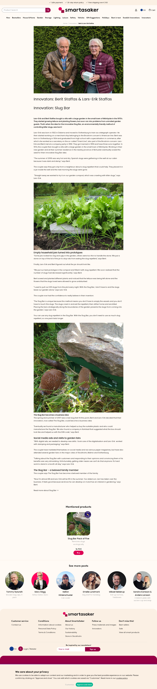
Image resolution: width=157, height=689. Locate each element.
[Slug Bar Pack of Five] (78, 523)
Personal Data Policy (47, 629)
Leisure (65, 18)
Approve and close (84, 685)
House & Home (29, 18)
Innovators (146, 18)
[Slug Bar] (78, 249)
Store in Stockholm (73, 636)
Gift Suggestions (93, 18)
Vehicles (81, 18)
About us (69, 625)
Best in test (116, 18)
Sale (121, 629)
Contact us (16, 625)
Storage (48, 18)
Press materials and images (104, 625)
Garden (40, 18)
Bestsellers (16, 18)
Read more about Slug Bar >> (46, 490)
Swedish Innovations (131, 18)
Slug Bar (62, 108)
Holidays (105, 18)
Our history (70, 629)
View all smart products (129, 632)
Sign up (93, 649)
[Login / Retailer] (136, 10)
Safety (73, 18)
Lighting (57, 18)
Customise (69, 685)
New (8, 18)
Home (65, 23)
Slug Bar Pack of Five (78, 539)
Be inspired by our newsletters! (78, 645)
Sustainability (71, 632)
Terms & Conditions (46, 632)
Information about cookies (49, 625)
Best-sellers (124, 625)
